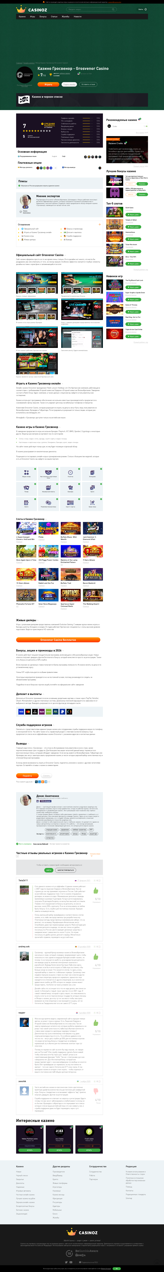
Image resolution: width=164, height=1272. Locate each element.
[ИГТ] (89, 157)
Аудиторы (56, 1206)
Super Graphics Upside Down (135, 292)
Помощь (129, 1187)
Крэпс (92, 491)
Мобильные (57, 1210)
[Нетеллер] (44, 168)
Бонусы (43, 16)
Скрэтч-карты (70, 506)
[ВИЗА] (51, 168)
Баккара (70, 491)
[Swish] (100, 168)
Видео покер (26, 476)
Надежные (20, 1187)
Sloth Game (129, 207)
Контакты (129, 1190)
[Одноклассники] (42, 781)
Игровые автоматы (48, 491)
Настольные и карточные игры (48, 477)
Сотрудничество (95, 1171)
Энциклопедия (21, 1214)
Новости (77, 16)
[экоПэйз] (41, 168)
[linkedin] (37, 801)
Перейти (27, 775)
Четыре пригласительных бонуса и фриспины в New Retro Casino (136, 177)
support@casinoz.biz (114, 2)
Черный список (22, 1175)
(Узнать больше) (106, 1268)
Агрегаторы (57, 1187)
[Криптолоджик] (100, 157)
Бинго (26, 506)
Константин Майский (40, 844)
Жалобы (65, 16)
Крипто (55, 1179)
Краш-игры (92, 506)
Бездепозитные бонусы (25, 1206)
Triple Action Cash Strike (133, 329)
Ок (117, 1269)
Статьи (54, 16)
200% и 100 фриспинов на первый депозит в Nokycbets (135, 189)
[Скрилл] (47, 168)
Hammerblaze (130, 232)
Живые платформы (60, 1183)
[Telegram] (46, 781)
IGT (62, 565)
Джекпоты (20, 1183)
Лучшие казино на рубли (25, 1198)
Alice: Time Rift (130, 257)
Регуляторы (57, 1202)
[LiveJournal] (36, 781)
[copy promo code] (63, 1146)
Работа (92, 1175)
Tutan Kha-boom (131, 244)
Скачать (46, 775)
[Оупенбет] (92, 157)
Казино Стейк (116, 143)
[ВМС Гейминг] (96, 157)
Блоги (55, 1214)
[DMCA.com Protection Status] (81, 1256)
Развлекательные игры (48, 506)
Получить (142, 184)
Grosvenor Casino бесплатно (58, 639)
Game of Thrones (131, 305)
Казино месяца (58, 1194)
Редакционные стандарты (136, 1194)
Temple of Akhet (131, 220)
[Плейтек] (85, 157)
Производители (59, 1171)
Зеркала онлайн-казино (25, 1202)
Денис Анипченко (26, 212)
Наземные (57, 1191)
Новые (18, 1171)
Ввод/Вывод (57, 1175)
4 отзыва (57, 75)
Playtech (19, 542)
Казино (22, 16)
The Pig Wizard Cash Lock (134, 280)
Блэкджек (92, 476)
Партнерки (93, 1179)
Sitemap (129, 1198)
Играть (48, 84)
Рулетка (70, 476)
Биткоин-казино (22, 1210)
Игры (32, 16)
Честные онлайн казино (25, 1194)
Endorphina (129, 210)
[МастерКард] (38, 168)
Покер (26, 491)
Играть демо (27, 531)
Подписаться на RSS (89, 1262)
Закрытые (20, 1179)
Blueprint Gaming (130, 283)
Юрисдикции (57, 1198)
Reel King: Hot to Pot (132, 317)
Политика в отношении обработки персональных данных (135, 1180)
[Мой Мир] (39, 781)
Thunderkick (129, 222)
